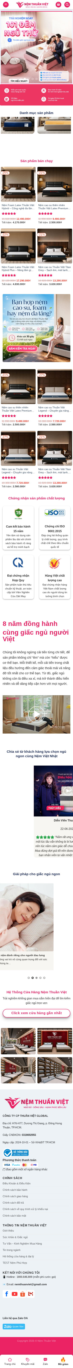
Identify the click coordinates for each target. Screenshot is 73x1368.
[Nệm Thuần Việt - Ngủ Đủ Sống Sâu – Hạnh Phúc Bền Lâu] (32, 5)
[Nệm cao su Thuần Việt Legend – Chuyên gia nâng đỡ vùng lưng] (54, 386)
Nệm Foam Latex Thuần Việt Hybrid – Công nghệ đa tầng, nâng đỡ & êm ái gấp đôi (18, 207)
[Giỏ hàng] (58, 5)
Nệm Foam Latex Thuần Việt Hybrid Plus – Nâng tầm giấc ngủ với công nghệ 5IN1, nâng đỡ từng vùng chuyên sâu (18, 269)
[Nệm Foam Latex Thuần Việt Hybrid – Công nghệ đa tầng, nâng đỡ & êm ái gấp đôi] (18, 184)
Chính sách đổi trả (13, 1202)
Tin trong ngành (11, 1250)
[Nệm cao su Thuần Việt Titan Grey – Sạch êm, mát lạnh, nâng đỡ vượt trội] (54, 246)
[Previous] (3, 394)
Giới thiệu (8, 1230)
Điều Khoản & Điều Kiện (16, 1183)
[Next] (70, 394)
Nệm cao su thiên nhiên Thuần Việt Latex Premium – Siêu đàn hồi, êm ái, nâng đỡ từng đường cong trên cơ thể (54, 207)
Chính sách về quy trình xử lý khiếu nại (25, 1209)
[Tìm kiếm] (67, 5)
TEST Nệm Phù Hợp (15, 1262)
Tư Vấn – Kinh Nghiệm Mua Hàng (22, 1243)
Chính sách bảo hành (15, 1189)
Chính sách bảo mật (14, 1215)
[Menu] (6, 5)
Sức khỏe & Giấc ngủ (15, 1237)
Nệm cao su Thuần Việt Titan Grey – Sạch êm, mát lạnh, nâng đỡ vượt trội (54, 269)
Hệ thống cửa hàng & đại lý (18, 1256)
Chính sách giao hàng (15, 1196)
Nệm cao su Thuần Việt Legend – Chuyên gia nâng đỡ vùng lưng (53, 409)
